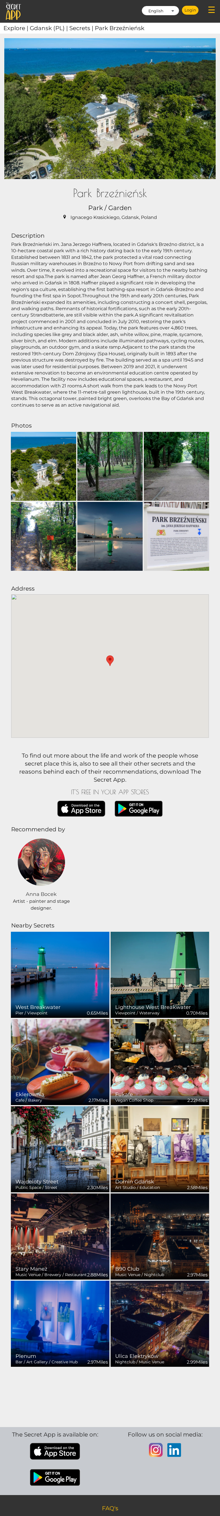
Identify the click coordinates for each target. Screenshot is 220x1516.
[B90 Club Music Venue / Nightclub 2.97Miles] (160, 1236)
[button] (110, 660)
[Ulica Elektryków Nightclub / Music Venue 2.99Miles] (160, 1323)
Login (190, 10)
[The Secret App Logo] (13, 11)
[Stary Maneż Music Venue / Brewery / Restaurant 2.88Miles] (60, 1236)
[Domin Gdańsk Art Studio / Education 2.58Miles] (160, 1149)
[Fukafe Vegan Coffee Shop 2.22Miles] (160, 1061)
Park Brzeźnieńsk (119, 28)
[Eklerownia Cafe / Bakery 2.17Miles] (60, 1061)
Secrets (82, 28)
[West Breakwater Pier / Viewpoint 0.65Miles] (60, 974)
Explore (16, 28)
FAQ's (110, 1508)
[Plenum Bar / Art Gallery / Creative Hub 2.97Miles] (60, 1323)
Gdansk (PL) (49, 28)
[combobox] (160, 10)
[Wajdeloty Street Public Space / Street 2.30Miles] (60, 1149)
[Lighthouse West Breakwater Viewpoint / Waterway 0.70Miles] (160, 974)
